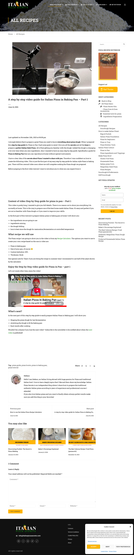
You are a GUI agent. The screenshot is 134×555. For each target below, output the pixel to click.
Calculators (87, 4)
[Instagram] (23, 541)
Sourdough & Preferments (108, 172)
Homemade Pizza (107, 161)
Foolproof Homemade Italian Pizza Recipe (111, 240)
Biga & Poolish (105, 134)
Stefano (27, 376)
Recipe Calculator (64, 238)
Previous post (15, 408)
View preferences (123, 547)
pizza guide (16, 365)
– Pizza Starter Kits (109, 106)
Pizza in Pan (105, 150)
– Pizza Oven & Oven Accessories (109, 110)
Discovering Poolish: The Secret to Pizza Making (111, 224)
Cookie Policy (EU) (73, 535)
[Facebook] (82, 365)
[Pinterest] (90, 365)
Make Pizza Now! (55, 4)
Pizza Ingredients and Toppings (112, 153)
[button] (130, 527)
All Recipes (20, 34)
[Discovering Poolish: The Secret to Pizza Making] (22, 437)
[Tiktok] (37, 541)
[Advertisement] (52, 123)
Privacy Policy (112, 551)
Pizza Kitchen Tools (107, 145)
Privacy (70, 539)
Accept (93, 547)
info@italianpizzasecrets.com (30, 536)
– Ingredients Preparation (112, 116)
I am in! (112, 211)
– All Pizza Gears (106, 104)
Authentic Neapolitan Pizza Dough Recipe (111, 235)
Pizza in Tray (105, 142)
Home (10, 34)
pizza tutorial (13, 367)
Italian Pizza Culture (106, 148)
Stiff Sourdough (104, 175)
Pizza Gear (101, 4)
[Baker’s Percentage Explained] (52, 437)
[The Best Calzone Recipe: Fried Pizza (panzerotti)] (82, 437)
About (69, 543)
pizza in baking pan (39, 365)
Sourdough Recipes (107, 128)
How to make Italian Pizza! (108, 131)
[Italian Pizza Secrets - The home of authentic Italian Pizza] (18, 4)
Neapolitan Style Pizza (109, 167)
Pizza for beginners (107, 139)
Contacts (70, 528)
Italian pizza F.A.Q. (107, 164)
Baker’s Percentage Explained (48, 449)
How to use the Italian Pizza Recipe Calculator (26, 412)
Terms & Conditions (73, 532)
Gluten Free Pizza (107, 158)
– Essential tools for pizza (111, 114)
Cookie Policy (104, 551)
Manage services (92, 541)
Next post (90, 408)
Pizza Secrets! (72, 4)
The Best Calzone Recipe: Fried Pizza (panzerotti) (110, 231)
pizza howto (26, 365)
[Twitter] (86, 365)
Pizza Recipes (105, 169)
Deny (108, 547)
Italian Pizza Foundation (109, 137)
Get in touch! (116, 4)
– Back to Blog (105, 101)
